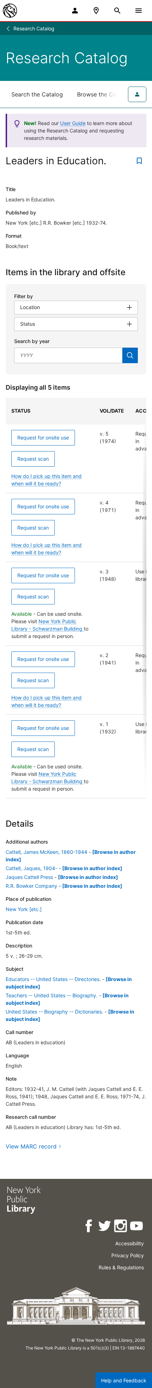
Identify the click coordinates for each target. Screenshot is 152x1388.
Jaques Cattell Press (29, 877)
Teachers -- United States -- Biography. (52, 995)
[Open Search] (117, 10)
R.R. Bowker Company (31, 886)
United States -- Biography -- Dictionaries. (54, 1012)
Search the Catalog (37, 94)
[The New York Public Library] (10, 11)
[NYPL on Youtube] (137, 1227)
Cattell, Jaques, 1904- (31, 868)
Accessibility (129, 1243)
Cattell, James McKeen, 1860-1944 (46, 852)
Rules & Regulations (121, 1267)
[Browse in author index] (92, 868)
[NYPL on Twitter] (105, 1227)
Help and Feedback (123, 1380)
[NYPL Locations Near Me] (96, 10)
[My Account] (75, 10)
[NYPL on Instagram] (121, 1227)
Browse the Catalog (103, 94)
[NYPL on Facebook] (89, 1227)
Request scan (33, 459)
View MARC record (31, 1146)
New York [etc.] (24, 909)
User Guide (73, 123)
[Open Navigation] (138, 10)
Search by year (31, 341)
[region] (76, 598)
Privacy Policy (127, 1255)
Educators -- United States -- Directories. (53, 979)
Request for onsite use (43, 438)
